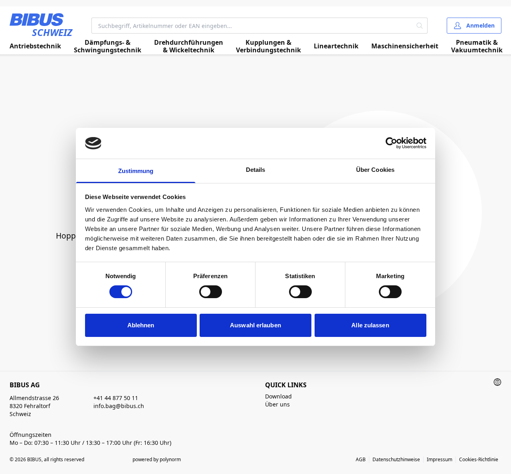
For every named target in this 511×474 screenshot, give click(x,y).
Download (278, 396)
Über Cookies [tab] (375, 169)
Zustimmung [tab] (136, 170)
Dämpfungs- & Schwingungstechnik (107, 46)
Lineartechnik (336, 46)
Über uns (277, 404)
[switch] (210, 291)
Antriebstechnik (35, 46)
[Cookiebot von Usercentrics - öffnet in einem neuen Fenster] (391, 143)
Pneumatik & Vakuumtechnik (477, 46)
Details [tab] (255, 169)
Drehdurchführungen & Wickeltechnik (188, 46)
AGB (361, 459)
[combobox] (252, 26)
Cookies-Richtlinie (478, 459)
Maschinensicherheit (404, 46)
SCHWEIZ (52, 32)
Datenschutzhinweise (396, 459)
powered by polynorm (157, 459)
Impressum (439, 459)
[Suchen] (420, 26)
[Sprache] (497, 382)
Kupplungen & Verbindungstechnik (268, 46)
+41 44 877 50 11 (115, 398)
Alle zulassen (370, 325)
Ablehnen (140, 325)
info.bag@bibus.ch (118, 406)
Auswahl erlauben (255, 325)
